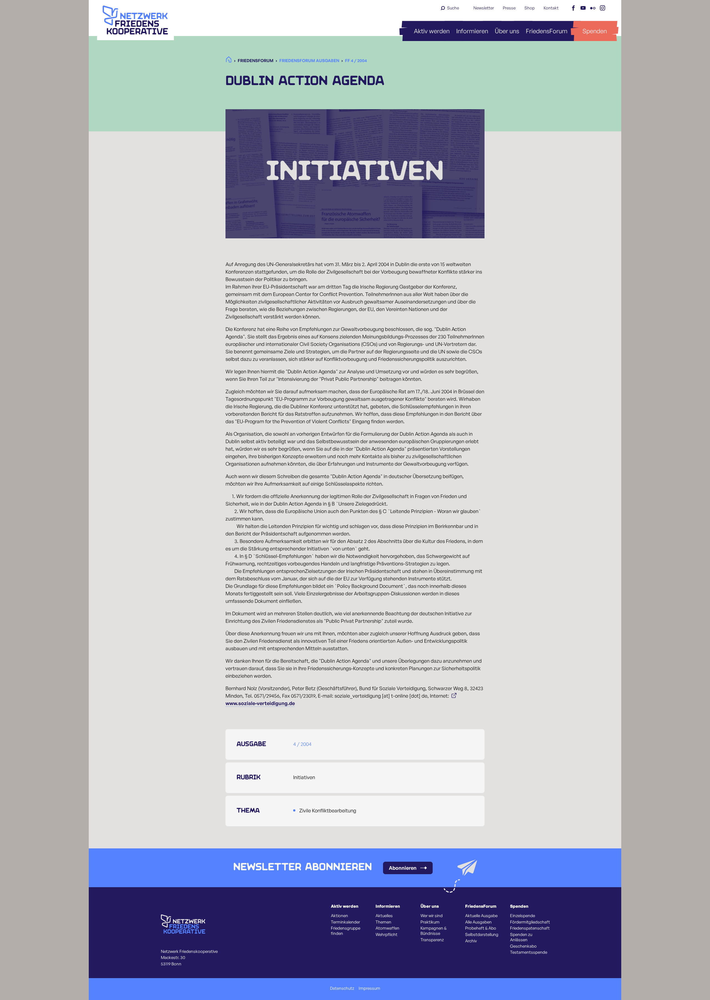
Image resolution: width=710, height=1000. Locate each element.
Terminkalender (345, 922)
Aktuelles (384, 915)
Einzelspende (522, 915)
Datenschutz (342, 988)
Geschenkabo (523, 946)
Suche (453, 8)
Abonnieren (403, 868)
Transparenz (432, 939)
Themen (383, 922)
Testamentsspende (528, 952)
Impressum (369, 988)
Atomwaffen (387, 928)
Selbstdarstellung (481, 934)
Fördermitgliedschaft (530, 922)
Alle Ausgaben (478, 922)
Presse (509, 8)
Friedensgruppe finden (345, 931)
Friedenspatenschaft (530, 928)
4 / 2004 (302, 744)
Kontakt (551, 8)
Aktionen (339, 915)
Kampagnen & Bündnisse (433, 931)
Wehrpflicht (386, 934)
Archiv (471, 940)
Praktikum (430, 922)
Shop (529, 8)
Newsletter (483, 8)
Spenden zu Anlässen (521, 937)
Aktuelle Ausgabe (481, 915)
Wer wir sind (431, 915)
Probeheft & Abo (480, 928)
